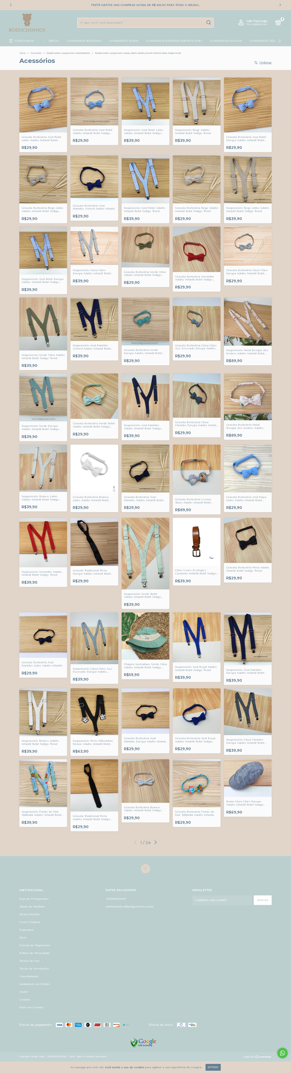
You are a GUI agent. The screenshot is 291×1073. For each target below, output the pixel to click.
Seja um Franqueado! (34, 898)
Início (54, 40)
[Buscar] (208, 22)
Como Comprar (29, 922)
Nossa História (29, 914)
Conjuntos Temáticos (268, 40)
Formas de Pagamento (34, 945)
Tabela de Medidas (32, 906)
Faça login (260, 21)
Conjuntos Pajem (123, 40)
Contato (24, 999)
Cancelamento (29, 976)
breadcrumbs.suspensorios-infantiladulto (68, 53)
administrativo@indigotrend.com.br (130, 906)
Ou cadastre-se (256, 24)
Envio (23, 937)
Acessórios (36, 53)
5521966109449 (116, 898)
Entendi (213, 1067)
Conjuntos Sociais (226, 40)
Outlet (23, 991)
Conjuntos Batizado (84, 40)
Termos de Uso (29, 960)
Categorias (24, 40)
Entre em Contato (31, 1007)
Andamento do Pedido (34, 984)
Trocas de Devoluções (34, 968)
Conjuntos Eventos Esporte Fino (174, 40)
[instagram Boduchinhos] (145, 868)
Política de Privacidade (34, 953)
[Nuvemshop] (257, 1057)
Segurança (26, 929)
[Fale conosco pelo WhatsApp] (282, 1053)
